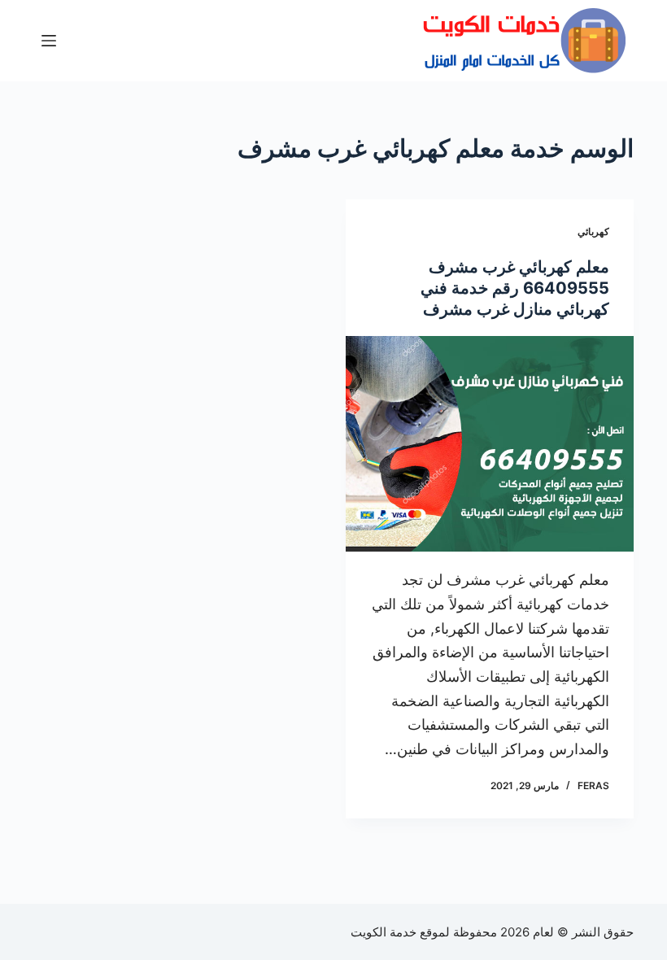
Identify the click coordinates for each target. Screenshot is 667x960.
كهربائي (593, 231)
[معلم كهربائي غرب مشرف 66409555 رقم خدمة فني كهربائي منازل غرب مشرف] (490, 444)
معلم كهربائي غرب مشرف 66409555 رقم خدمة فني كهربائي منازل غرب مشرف (515, 288)
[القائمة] (48, 40)
